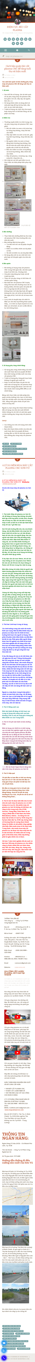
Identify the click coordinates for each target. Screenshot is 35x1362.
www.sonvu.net (10, 484)
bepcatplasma (9, 77)
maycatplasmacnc (24, 1348)
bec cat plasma (16, 443)
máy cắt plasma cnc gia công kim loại (16, 1341)
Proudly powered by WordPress (16, 1356)
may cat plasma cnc (10, 451)
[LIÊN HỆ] (17, 43)
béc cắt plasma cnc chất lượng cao (15, 448)
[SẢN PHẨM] (9, 39)
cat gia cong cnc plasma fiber (13, 1331)
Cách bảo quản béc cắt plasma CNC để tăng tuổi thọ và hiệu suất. (17, 69)
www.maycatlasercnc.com (14, 1110)
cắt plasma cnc (8, 1333)
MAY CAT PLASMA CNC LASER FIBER (13, 1343)
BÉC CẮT (6, 443)
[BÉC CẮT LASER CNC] (25, 39)
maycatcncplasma (9, 1348)
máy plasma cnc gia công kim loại (14, 1346)
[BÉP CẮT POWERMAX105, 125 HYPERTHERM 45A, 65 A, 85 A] (17, 39)
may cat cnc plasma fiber (12, 1336)
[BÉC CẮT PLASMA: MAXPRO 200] (21, 39)
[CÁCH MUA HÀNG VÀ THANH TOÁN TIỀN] (21, 43)
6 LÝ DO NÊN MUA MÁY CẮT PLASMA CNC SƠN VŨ (17, 466)
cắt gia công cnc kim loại (12, 1326)
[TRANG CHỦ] (5, 39)
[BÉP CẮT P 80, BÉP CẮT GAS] (30, 39)
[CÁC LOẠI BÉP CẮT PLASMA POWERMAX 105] (13, 39)
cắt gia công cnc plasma (11, 1328)
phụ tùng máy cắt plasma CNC (13, 453)
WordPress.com (23, 1359)
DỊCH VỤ (22, 979)
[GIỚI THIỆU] (13, 43)
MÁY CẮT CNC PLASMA (23, 1333)
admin (18, 979)
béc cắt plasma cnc (10, 446)
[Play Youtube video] (17, 1017)
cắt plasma (12, 983)
